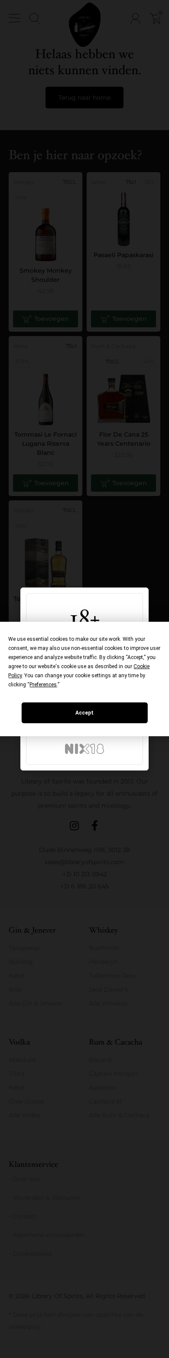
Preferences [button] (43, 685)
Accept (84, 713)
